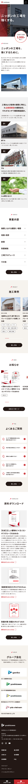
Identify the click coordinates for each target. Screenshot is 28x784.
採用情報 (3, 759)
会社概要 (16, 754)
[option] (10, 315)
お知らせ (3, 754)
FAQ (15, 759)
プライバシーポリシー (6, 769)
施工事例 (16, 750)
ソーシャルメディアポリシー (8, 772)
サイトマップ (4, 766)
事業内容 (3, 750)
